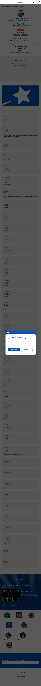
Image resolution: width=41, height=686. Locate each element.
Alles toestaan (14, 349)
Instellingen (26, 349)
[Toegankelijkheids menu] (39, 1)
